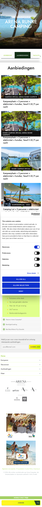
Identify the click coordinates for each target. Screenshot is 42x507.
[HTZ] (21, 453)
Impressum (37, 469)
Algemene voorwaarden (8, 469)
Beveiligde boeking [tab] (11, 324)
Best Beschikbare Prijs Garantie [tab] (15, 329)
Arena (21, 382)
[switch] (37, 253)
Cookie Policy (29, 469)
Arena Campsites (34, 389)
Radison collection (17, 399)
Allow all (21, 279)
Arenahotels (24, 389)
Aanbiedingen (22, 55)
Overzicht (8, 55)
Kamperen (4, 360)
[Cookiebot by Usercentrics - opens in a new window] (31, 214)
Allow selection (21, 285)
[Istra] (21, 426)
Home (3, 356)
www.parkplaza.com (7, 389)
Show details (31, 273)
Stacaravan (5, 364)
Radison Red (25, 399)
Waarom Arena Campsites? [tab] (14, 320)
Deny (21, 291)
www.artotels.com (16, 390)
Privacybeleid (20, 469)
